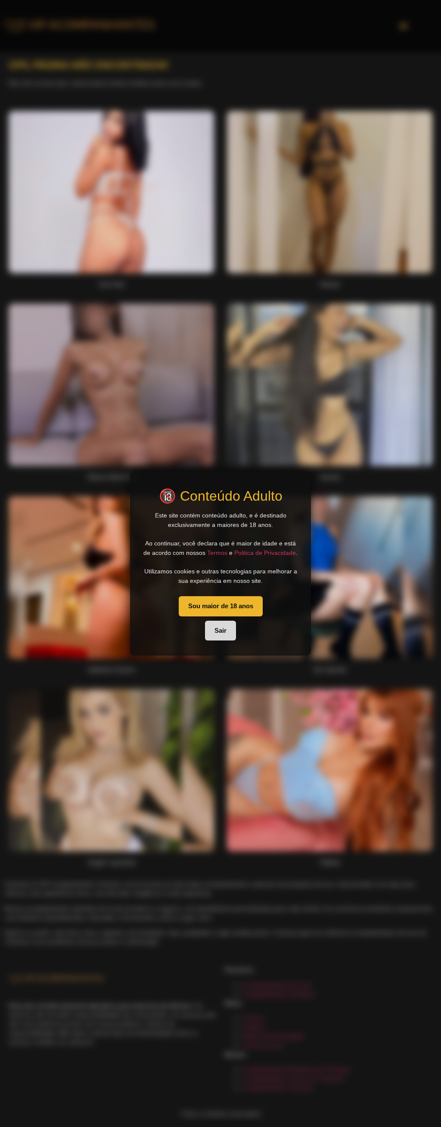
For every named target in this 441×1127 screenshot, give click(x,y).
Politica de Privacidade (265, 552)
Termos (217, 552)
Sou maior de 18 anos (220, 606)
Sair (220, 630)
